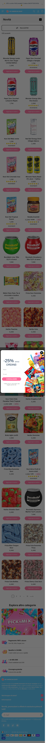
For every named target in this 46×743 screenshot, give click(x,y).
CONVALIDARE (11, 379)
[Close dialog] (41, 352)
